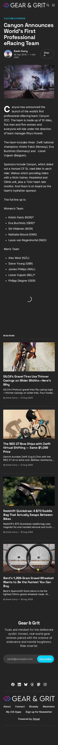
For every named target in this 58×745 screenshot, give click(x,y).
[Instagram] (45, 684)
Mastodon (49, 706)
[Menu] (53, 5)
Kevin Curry (21, 51)
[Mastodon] (38, 684)
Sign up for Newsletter (39, 711)
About (7, 706)
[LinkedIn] (19, 684)
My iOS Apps (13, 711)
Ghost (36, 718)
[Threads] (32, 684)
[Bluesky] (25, 684)
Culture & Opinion (14, 18)
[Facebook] (13, 684)
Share (46, 54)
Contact (20, 706)
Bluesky (33, 706)
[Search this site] (47, 5)
